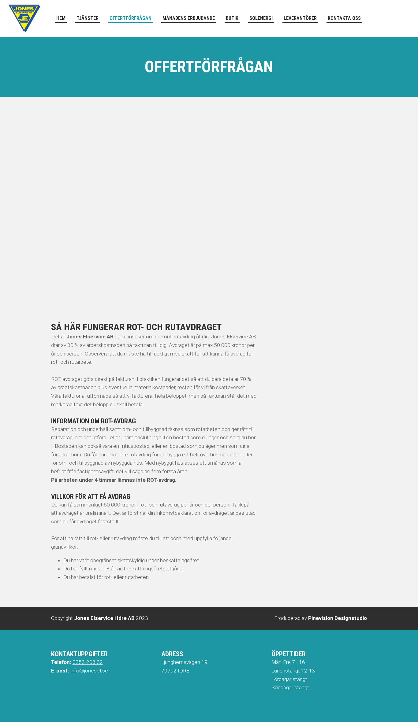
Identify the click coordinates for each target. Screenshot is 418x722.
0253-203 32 (88, 662)
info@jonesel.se (89, 671)
